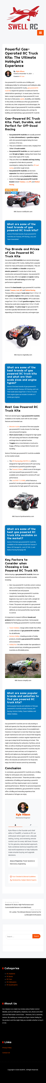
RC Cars (22, 76)
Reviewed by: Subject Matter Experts (24, 880)
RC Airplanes (11, 974)
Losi (26, 182)
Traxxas (13, 290)
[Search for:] (23, 936)
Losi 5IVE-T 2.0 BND (18, 480)
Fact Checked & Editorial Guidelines (24, 876)
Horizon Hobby (14, 636)
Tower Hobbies (14, 628)
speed (22, 99)
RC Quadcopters (12, 985)
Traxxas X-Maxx (17, 469)
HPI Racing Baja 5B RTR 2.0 (21, 461)
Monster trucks (14, 427)
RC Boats (10, 976)
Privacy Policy (7, 1048)
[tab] (15, 825)
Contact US (6, 1053)
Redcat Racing (30, 290)
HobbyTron (13, 645)
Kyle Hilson (20, 71)
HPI (21, 290)
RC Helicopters (11, 982)
